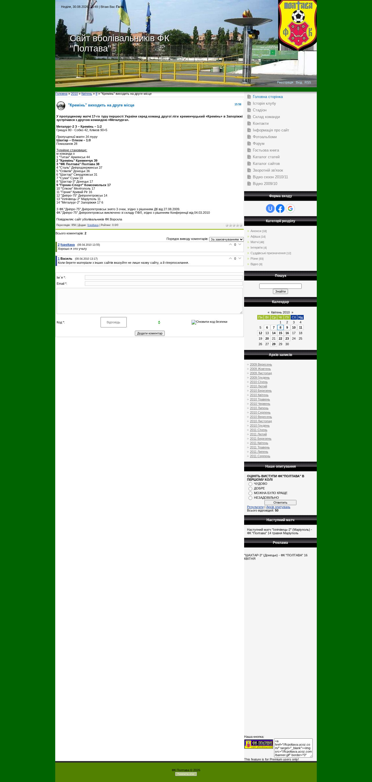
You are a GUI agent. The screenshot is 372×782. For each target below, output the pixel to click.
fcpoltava (93, 225)
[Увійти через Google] (290, 208)
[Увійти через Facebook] (280, 208)
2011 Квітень (259, 443)
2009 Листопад (261, 373)
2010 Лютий (258, 386)
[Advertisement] (186, 89)
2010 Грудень (260, 425)
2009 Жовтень (260, 368)
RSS (308, 82)
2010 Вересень (261, 416)
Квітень (86, 93)
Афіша (255, 236)
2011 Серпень (260, 456)
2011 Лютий (258, 434)
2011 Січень (258, 430)
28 (274, 344)
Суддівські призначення (268, 253)
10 (294, 327)
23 (287, 338)
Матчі (255, 242)
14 (274, 333)
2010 (74, 93)
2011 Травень (260, 447)
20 (267, 338)
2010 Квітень (259, 395)
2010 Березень (261, 390)
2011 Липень (259, 451)
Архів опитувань (278, 507)
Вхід (299, 82)
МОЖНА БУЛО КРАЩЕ (270, 493)
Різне (254, 258)
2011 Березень (260, 438)
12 (260, 333)
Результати (255, 507)
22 (280, 338)
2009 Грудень (260, 377)
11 (300, 327)
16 (287, 333)
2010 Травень (260, 399)
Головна (61, 93)
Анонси (256, 231)
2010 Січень (259, 382)
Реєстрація (285, 82)
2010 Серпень (260, 412)
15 (280, 333)
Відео (254, 264)
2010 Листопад (261, 421)
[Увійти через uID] (270, 208)
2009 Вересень (261, 364)
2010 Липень (259, 408)
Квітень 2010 (280, 312)
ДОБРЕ (259, 488)
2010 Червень (260, 403)
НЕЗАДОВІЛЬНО (266, 497)
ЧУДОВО (260, 483)
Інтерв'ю (257, 247)
